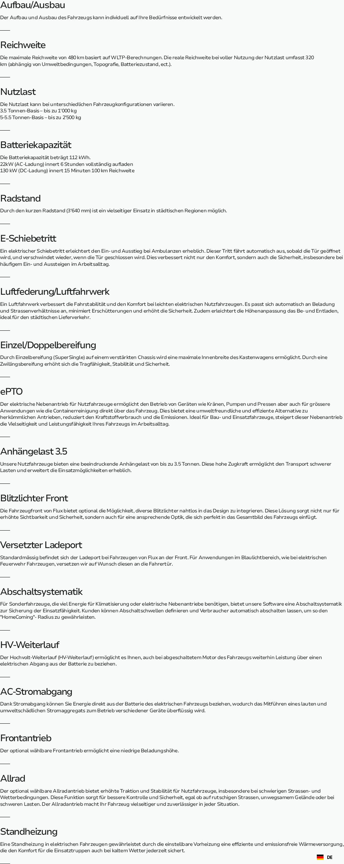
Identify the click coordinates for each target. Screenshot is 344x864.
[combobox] (324, 857)
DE (329, 857)
